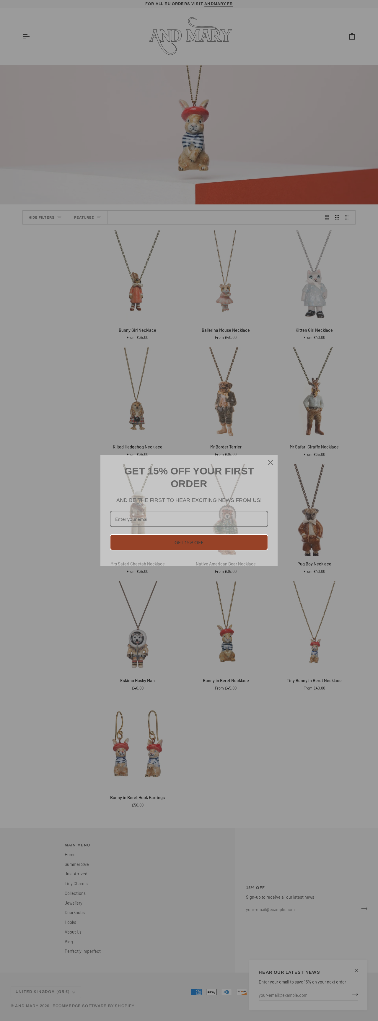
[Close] (270, 462)
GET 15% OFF (189, 542)
